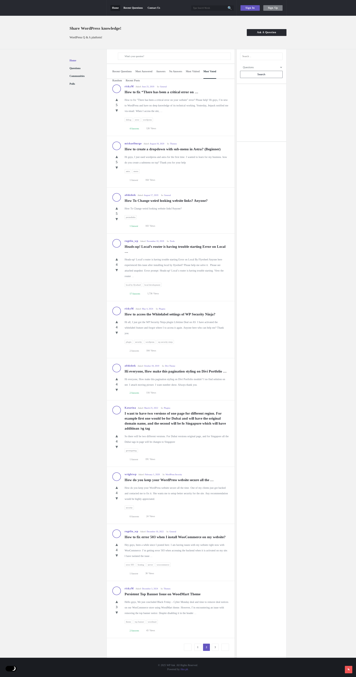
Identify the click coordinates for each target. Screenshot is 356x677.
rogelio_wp (131, 241)
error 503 (130, 565)
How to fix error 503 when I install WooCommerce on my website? (175, 537)
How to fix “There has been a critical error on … (161, 92)
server (150, 565)
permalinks (130, 217)
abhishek (130, 195)
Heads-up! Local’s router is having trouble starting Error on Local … (175, 249)
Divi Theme (170, 366)
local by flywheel (133, 285)
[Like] (117, 99)
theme (128, 622)
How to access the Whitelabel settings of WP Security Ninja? (170, 314)
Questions (75, 68)
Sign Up (273, 7)
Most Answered (143, 71)
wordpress (147, 120)
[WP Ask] (88, 8)
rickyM (129, 308)
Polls (72, 83)
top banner (139, 622)
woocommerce (163, 565)
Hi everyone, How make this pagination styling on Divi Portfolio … (176, 371)
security (138, 342)
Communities (77, 76)
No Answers (175, 71)
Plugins (162, 309)
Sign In (250, 7)
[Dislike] (117, 110)
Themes (173, 144)
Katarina (130, 407)
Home (115, 7)
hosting (141, 565)
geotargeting (131, 450)
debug (128, 120)
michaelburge (133, 143)
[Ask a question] (348, 669)
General (163, 86)
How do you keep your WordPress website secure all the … (169, 480)
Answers (160, 71)
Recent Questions (133, 7)
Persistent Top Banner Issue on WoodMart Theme (162, 594)
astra (128, 171)
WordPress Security (174, 474)
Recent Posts (133, 80)
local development (152, 285)
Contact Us (154, 7)
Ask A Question (266, 32)
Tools (172, 241)
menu (136, 171)
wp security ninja (165, 342)
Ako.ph (184, 669)
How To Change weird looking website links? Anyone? (166, 201)
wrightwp (130, 474)
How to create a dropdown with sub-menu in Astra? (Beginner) (172, 149)
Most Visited (193, 71)
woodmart (152, 622)
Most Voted (209, 71)
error (137, 120)
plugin (128, 342)
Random (117, 80)
